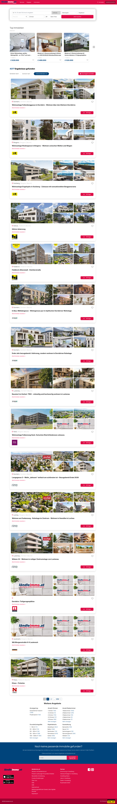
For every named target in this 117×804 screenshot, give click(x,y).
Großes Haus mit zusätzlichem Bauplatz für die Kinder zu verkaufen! (48, 54)
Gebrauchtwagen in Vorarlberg (69, 773)
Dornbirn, (16, 102)
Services (22, 2)
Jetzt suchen (77, 17)
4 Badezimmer (67, 717)
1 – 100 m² (34, 727)
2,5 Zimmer (52, 717)
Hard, (15, 432)
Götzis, (16, 226)
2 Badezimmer (68, 713)
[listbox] (56, 12)
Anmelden (101, 2)
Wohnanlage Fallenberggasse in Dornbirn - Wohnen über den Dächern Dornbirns (43, 105)
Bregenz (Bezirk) (26, 142)
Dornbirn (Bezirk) (26, 102)
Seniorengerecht (69, 733)
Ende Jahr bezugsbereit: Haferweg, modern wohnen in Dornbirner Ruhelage (42, 353)
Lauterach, (17, 639)
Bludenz (40, 57)
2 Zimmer (52, 715)
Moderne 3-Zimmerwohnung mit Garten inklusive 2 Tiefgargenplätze (21, 54)
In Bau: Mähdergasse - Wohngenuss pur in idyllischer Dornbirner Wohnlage (42, 311)
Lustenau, (17, 391)
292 (57, 699)
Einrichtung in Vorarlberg (67, 771)
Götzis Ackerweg (18, 229)
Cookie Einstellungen (38, 778)
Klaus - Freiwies (18, 683)
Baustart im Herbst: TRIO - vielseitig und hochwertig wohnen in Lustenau (41, 394)
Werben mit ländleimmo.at (39, 771)
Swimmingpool (68, 731)
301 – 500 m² (35, 733)
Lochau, (16, 515)
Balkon (51, 729)
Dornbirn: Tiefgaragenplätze (23, 601)
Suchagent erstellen (88, 74)
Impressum (35, 793)
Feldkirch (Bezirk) (25, 226)
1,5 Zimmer (52, 713)
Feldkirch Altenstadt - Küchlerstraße (26, 270)
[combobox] (31, 12)
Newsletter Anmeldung (38, 776)
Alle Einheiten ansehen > (19, 108)
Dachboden (52, 731)
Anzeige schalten (110, 2)
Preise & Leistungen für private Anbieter (43, 773)
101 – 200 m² (34, 729)
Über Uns (34, 780)
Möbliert (66, 735)
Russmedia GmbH (65, 782)
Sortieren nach (26, 73)
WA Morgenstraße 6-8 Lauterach (25, 642)
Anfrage (88, 112)
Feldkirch (13, 57)
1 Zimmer (52, 710)
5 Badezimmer (67, 719)
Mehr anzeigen (52, 721)
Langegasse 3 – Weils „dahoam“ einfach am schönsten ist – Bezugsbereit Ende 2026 (45, 477)
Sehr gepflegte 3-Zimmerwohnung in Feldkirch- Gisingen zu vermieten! (75, 54)
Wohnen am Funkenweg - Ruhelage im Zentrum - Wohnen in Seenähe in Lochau (43, 518)
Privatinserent (35, 715)
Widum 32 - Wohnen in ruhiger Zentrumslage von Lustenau (35, 559)
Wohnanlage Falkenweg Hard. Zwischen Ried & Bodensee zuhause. (38, 435)
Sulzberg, (16, 183)
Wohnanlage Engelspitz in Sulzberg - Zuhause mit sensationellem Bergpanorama (44, 187)
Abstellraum (53, 727)
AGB (33, 785)
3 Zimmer (52, 719)
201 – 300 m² (35, 731)
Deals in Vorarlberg (65, 780)
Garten (51, 735)
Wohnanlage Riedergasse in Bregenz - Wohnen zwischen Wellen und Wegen (42, 146)
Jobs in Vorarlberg (65, 778)
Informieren (37, 2)
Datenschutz (35, 787)
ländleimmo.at (36, 769)
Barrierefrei (67, 727)
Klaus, (15, 680)
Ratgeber (29, 2)
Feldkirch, (16, 267)
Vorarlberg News (64, 776)
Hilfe (33, 782)
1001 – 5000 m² (36, 735)
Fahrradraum (53, 733)
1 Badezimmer (68, 710)
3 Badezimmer (67, 715)
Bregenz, (16, 142)
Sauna (65, 729)
